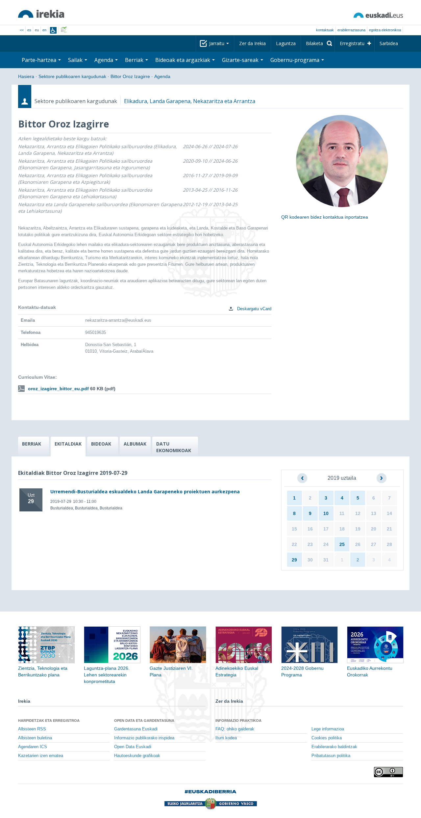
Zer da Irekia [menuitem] (252, 43)
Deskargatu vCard (253, 308)
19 (357, 529)
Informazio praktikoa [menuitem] (238, 721)
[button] (302, 478)
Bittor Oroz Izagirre (130, 76)
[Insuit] (53, 30)
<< (22, 30)
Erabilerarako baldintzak (334, 747)
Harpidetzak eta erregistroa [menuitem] (49, 721)
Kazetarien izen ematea (40, 755)
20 (373, 529)
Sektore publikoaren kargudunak (72, 76)
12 (357, 513)
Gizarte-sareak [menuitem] (241, 60)
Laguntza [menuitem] (286, 43)
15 (294, 529)
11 (341, 513)
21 (389, 529)
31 (326, 559)
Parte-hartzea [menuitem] (40, 60)
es (29, 30)
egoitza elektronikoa (385, 30)
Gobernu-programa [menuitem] (295, 60)
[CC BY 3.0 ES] (388, 772)
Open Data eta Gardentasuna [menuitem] (144, 721)
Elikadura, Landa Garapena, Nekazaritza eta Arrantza (189, 101)
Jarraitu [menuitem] (217, 43)
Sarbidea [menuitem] (389, 43)
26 (357, 544)
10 (326, 513)
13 (373, 513)
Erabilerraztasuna (351, 30)
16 (310, 529)
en (44, 30)
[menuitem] (317, 43)
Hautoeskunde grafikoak (137, 755)
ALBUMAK (135, 444)
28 (389, 544)
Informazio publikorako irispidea (144, 738)
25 (342, 544)
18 (342, 529)
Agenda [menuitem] (104, 60)
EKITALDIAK (68, 444)
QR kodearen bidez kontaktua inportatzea (324, 217)
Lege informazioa (327, 729)
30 (310, 559)
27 (373, 544)
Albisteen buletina (35, 738)
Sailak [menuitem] (76, 60)
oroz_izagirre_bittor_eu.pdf (58, 388)
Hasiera (26, 76)
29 (294, 559)
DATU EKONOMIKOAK (173, 447)
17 (326, 529)
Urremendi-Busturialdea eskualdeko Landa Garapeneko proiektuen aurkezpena (145, 491)
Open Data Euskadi (132, 747)
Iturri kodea (226, 738)
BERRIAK (31, 444)
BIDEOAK (101, 444)
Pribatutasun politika (330, 755)
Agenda (162, 76)
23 (310, 544)
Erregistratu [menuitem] (352, 43)
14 (389, 513)
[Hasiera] (41, 14)
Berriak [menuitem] (135, 60)
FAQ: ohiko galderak (234, 729)
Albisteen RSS (32, 729)
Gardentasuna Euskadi (136, 729)
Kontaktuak (325, 30)
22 (294, 544)
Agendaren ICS (32, 747)
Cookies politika (326, 738)
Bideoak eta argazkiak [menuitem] (183, 60)
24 (326, 544)
